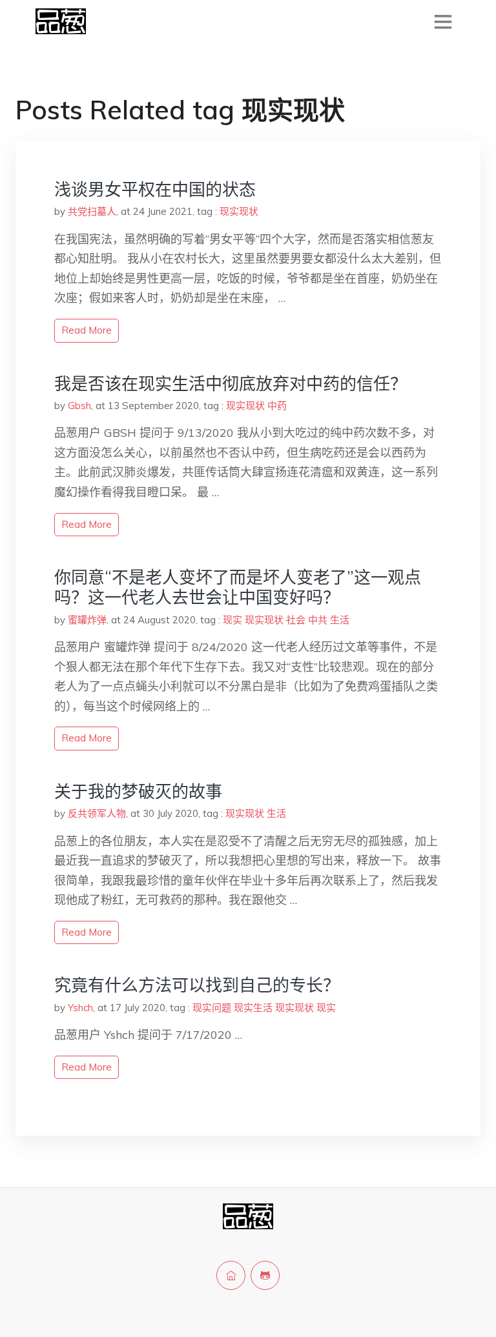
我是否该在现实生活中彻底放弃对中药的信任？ (230, 383)
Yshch (80, 1007)
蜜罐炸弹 (87, 620)
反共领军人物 (97, 813)
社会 (295, 620)
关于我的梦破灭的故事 (138, 791)
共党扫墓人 (92, 211)
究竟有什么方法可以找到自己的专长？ (197, 985)
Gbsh (79, 405)
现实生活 (253, 1007)
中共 (317, 620)
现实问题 (211, 1007)
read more (86, 330)
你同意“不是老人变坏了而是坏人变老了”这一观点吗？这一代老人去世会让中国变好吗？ (237, 587)
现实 (232, 620)
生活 (339, 620)
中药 (277, 405)
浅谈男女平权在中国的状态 (155, 189)
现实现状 (239, 211)
